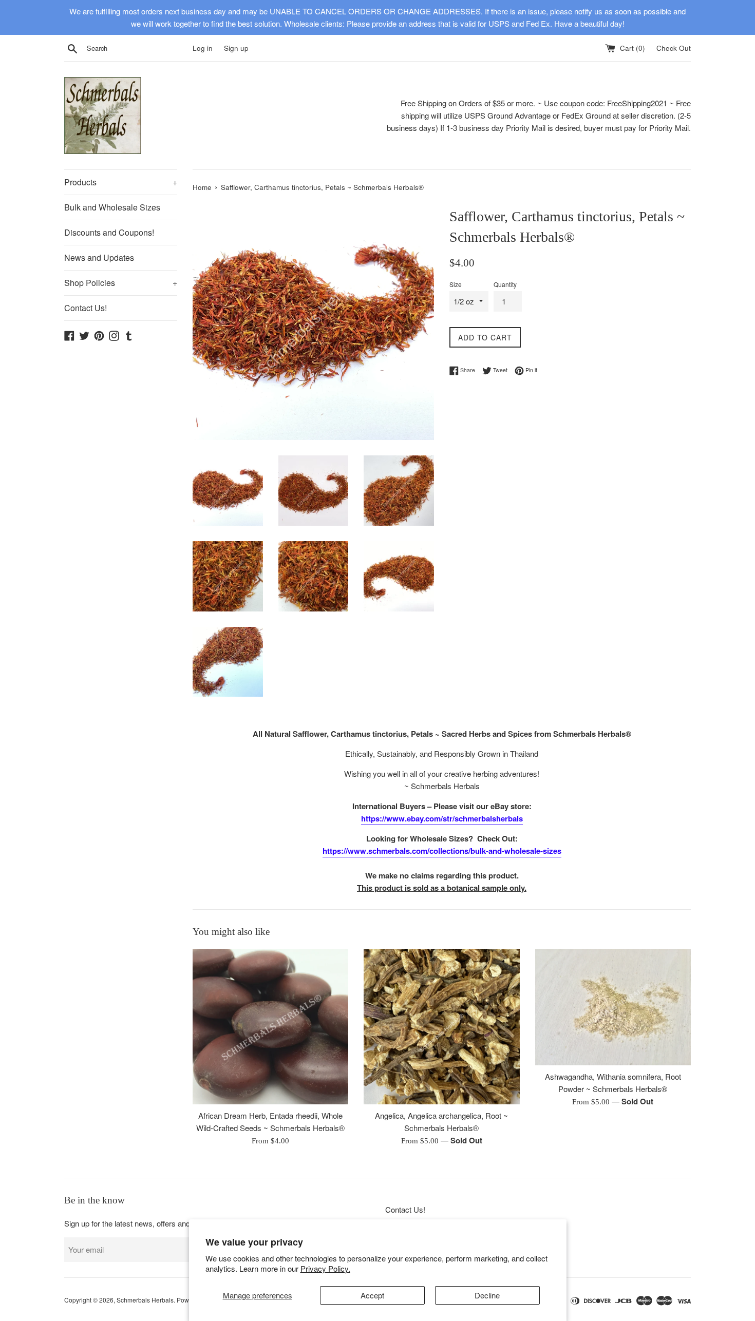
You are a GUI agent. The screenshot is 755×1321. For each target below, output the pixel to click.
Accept (372, 1295)
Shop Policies (120, 283)
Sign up (236, 48)
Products (120, 182)
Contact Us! (85, 308)
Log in (203, 48)
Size (455, 284)
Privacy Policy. (325, 1268)
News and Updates (99, 257)
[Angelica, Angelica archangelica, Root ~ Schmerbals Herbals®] (441, 1026)
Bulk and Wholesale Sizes (112, 207)
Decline (487, 1295)
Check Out (673, 48)
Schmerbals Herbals (145, 1299)
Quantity (505, 284)
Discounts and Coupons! (109, 232)
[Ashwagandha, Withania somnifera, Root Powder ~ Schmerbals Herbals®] (613, 1007)
